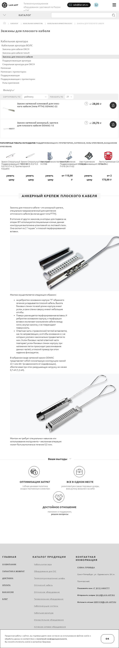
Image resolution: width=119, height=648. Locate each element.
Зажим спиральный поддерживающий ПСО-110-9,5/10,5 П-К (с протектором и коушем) (15, 165)
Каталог (14, 23)
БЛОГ (5, 599)
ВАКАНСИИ (8, 592)
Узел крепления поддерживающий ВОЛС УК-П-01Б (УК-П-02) (73, 164)
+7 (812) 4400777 (101, 588)
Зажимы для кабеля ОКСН (15, 49)
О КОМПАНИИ (9, 564)
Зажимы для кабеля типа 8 (15, 53)
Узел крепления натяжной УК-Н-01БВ (54, 163)
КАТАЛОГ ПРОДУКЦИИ (49, 556)
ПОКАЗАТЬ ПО (56, 97)
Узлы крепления (10, 83)
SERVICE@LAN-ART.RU (105, 602)
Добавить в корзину (113, 105)
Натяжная (6, 68)
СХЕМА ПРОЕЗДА (86, 567)
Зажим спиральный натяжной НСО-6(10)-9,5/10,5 (35, 163)
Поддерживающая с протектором (18, 79)
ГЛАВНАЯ (9, 556)
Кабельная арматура (33, 23)
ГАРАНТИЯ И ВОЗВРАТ (13, 571)
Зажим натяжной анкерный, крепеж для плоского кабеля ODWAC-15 (37, 124)
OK (107, 639)
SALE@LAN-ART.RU (105, 595)
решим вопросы (59, 514)
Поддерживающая (10, 75)
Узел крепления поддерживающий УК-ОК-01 (92, 163)
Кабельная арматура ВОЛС (59, 23)
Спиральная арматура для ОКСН (18, 64)
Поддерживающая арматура (16, 60)
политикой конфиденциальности (51, 639)
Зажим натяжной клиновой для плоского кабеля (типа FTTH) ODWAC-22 (38, 105)
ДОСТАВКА (7, 578)
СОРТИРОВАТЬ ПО (11, 97)
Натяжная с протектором (13, 71)
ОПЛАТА (6, 585)
